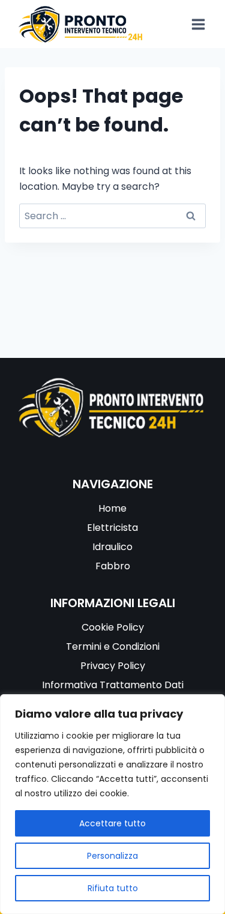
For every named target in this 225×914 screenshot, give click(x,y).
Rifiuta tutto (113, 888)
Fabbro (112, 566)
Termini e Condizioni (113, 646)
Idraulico (112, 547)
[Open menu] (198, 24)
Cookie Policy (113, 627)
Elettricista (112, 527)
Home (112, 508)
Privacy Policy (112, 666)
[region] (112, 804)
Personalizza (112, 856)
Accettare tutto (112, 823)
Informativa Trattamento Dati (113, 685)
